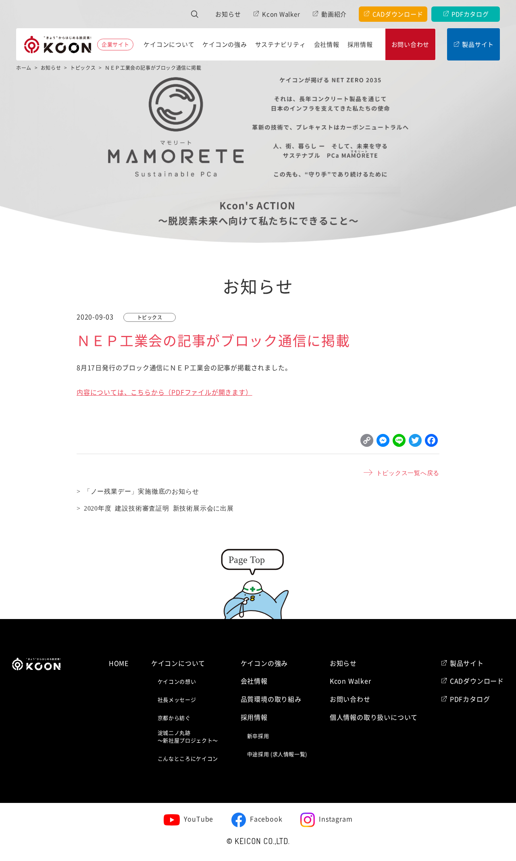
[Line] (399, 442)
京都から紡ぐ (174, 718)
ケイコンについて (169, 45)
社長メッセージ (177, 700)
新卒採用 (258, 736)
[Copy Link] (367, 442)
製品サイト (478, 45)
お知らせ (228, 14)
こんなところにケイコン (188, 758)
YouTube (199, 819)
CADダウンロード (397, 14)
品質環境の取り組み (271, 699)
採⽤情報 (360, 45)
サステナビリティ (280, 45)
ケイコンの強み (224, 45)
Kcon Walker (281, 14)
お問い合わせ (410, 45)
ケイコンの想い (177, 681)
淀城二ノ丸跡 (188, 737)
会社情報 (326, 45)
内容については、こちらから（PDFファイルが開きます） (164, 392)
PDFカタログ (470, 14)
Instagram (335, 819)
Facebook (266, 819)
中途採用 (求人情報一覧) (277, 754)
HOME (119, 663)
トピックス (149, 317)
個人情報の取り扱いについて (374, 717)
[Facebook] (431, 442)
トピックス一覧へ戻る (407, 472)
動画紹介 (334, 14)
